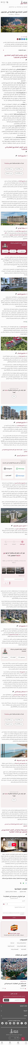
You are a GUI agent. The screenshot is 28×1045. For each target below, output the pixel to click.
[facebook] (22, 1023)
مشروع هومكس (21, 425)
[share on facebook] (24, 39)
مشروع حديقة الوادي (20, 231)
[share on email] (17, 39)
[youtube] (26, 1023)
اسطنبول (21, 251)
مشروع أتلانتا (22, 181)
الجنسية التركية (11, 946)
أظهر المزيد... (8, 475)
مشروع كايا (22, 672)
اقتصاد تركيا (23, 949)
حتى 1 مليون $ (9, 173)
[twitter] (18, 1023)
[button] (4, 904)
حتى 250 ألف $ (9, 169)
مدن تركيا (12, 943)
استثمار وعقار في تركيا (21, 943)
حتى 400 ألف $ (18, 173)
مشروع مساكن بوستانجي (19, 694)
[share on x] (20, 39)
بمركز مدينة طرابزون (14, 634)
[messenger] (6, 1023)
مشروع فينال (22, 356)
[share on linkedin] (22, 39)
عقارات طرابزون (23, 891)
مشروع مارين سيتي (20, 528)
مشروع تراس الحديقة (20, 763)
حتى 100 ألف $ (19, 169)
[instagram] (14, 1023)
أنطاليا (12, 251)
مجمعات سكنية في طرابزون (11, 891)
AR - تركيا (16, 1038)
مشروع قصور (24, 326)
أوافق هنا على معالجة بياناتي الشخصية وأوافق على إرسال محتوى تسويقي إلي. (13, 914)
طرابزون (5, 251)
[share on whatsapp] (26, 39)
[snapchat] (2, 1023)
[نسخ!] (26, 60)
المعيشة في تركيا (14, 949)
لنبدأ (14, 396)
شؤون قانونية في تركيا (21, 946)
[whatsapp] (10, 1023)
